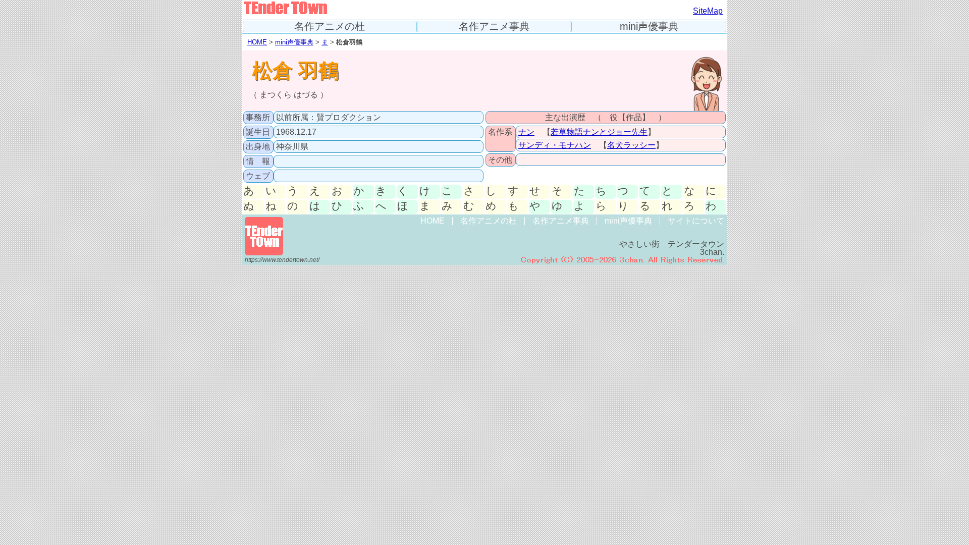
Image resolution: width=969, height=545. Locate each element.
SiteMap (708, 11)
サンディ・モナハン (554, 145)
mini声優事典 (649, 26)
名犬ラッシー (631, 145)
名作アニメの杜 (329, 26)
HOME (257, 42)
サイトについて (696, 220)
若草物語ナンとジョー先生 (599, 132)
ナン (526, 132)
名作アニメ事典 (494, 26)
